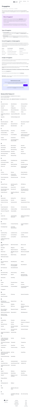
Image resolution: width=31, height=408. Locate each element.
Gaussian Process (4, 184)
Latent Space (3, 236)
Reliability (12, 304)
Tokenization (3, 347)
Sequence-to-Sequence (25, 322)
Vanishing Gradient (14, 361)
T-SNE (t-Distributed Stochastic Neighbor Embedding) (4, 339)
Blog (19, 2)
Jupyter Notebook (4, 218)
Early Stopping (3, 160)
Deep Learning (27, 69)
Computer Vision (4, 139)
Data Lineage (23, 147)
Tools (28, 1)
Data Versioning (14, 149)
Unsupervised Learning (5, 356)
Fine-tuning (23, 177)
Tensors (22, 345)
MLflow (22, 247)
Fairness (12, 172)
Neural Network (14, 69)
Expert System (13, 166)
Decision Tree (3, 155)
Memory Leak (23, 244)
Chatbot (2, 137)
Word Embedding (24, 375)
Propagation (3, 289)
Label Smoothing (4, 232)
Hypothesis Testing (4, 200)
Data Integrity (3, 147)
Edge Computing (14, 164)
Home (26, 401)
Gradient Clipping (4, 187)
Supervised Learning (24, 326)
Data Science (23, 153)
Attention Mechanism (15, 109)
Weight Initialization (4, 373)
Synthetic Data (13, 332)
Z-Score (2, 393)
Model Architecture (14, 249)
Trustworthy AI (3, 345)
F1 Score (2, 172)
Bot (21, 125)
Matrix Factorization (14, 244)
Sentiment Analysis (24, 329)
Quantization (3, 294)
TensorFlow (13, 345)
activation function (23, 33)
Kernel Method (3, 223)
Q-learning (13, 294)
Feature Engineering (4, 177)
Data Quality (3, 149)
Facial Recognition (24, 174)
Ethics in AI (3, 166)
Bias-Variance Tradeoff (25, 121)
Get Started (25, 85)
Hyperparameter (14, 202)
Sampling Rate (3, 320)
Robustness (3, 306)
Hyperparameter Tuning (25, 202)
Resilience (23, 304)
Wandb (2, 371)
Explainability (3, 164)
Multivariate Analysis (4, 256)
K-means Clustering (14, 223)
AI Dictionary (24, 1)
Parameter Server (14, 282)
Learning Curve (3, 234)
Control (12, 132)
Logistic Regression (24, 236)
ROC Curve (13, 306)
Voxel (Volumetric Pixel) (15, 363)
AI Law (2, 111)
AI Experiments (16, 401)
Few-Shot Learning (4, 174)
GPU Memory (23, 184)
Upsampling (13, 356)
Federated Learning (14, 177)
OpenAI (12, 274)
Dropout (22, 151)
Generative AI (13, 189)
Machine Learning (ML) (25, 251)
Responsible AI (13, 312)
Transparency (23, 342)
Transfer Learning (14, 347)
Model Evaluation (4, 254)
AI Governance (23, 109)
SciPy (2, 322)
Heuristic (12, 200)
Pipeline (22, 282)
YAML (2, 387)
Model (2, 249)
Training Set (13, 342)
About (11, 76)
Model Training (13, 254)
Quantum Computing (24, 294)
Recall (2, 304)
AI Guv (16, 1)
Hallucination (3, 198)
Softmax (12, 324)
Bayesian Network (14, 123)
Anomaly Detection (4, 109)
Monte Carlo (3, 251)
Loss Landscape (14, 234)
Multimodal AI (23, 254)
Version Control (24, 361)
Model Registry (23, 249)
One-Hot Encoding (4, 272)
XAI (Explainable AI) (4, 383)
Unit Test (12, 352)
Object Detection (4, 274)
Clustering (23, 137)
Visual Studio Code (4, 363)
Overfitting (13, 277)
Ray (21, 301)
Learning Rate (13, 236)
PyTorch (12, 284)
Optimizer (22, 272)
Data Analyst (3, 145)
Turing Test (23, 347)
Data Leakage (13, 147)
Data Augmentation (4, 153)
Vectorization (13, 365)
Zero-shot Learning (24, 393)
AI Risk (22, 111)
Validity (2, 361)
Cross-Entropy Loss (4, 134)
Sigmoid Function (4, 324)
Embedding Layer (14, 160)
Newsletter (20, 1)
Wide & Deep (13, 373)
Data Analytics (13, 145)
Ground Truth (13, 187)
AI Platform (13, 111)
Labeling (22, 234)
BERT (12, 121)
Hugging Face (23, 200)
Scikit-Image (23, 320)
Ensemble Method (24, 160)
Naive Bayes (3, 264)
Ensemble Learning (24, 164)
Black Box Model (14, 125)
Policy (2, 284)
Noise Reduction (14, 261)
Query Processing (4, 296)
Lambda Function (14, 232)
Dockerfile (13, 151)
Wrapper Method (4, 378)
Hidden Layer (23, 198)
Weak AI (2, 375)
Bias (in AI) (23, 123)
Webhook (12, 371)
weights (17, 33)
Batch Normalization (4, 121)
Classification (13, 137)
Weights (23, 69)
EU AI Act (22, 162)
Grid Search (23, 192)
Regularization (23, 309)
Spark (22, 324)
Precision (22, 284)
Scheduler (13, 320)
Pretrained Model (14, 286)
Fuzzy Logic (3, 179)
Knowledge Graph (4, 226)
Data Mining (13, 153)
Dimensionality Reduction (5, 151)
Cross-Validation (14, 134)
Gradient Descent (19, 69)
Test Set (12, 338)
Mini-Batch (3, 247)
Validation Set (23, 363)
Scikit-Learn (3, 329)
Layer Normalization (24, 232)
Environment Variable (5, 162)
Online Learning (14, 272)
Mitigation (13, 247)
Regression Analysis (14, 309)
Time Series (23, 338)
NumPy (22, 261)
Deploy (22, 149)
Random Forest (13, 301)
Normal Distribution (14, 267)
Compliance (23, 130)
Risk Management (24, 312)
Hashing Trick (13, 198)
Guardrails (23, 187)
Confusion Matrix (4, 132)
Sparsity (2, 326)
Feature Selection (24, 172)
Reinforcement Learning (5, 312)
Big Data (2, 125)
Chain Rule (13, 130)
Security (12, 322)
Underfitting (23, 352)
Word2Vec (23, 373)
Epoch (12, 162)
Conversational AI (24, 132)
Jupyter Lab (3, 215)
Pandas (2, 282)
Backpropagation (9, 69)
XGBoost (12, 383)
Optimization (3, 277)
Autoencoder (23, 113)
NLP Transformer (4, 267)
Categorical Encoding (5, 130)
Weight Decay (23, 371)
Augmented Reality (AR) (15, 113)
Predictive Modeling (4, 286)
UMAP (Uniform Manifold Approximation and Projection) (5, 353)
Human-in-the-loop (4, 202)
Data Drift (22, 145)
